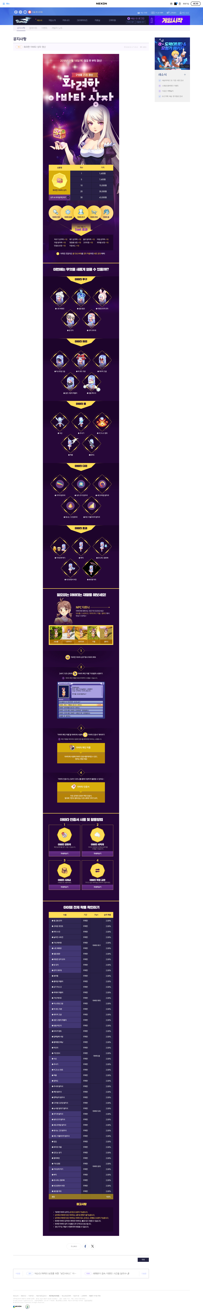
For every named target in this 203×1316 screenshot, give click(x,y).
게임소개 (52, 20)
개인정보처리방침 (54, 1296)
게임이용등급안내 (41, 1296)
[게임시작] (169, 20)
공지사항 (21, 28)
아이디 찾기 (130, 22)
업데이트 (33, 28)
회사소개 (15, 1296)
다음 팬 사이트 (37, 12)
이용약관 (31, 1296)
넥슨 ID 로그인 (137, 18)
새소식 (39, 20)
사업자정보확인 (88, 1300)
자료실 (97, 20)
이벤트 (44, 28)
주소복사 (74, 1247)
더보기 (184, 74)
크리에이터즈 (82, 20)
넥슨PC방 (76, 1296)
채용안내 (23, 1296)
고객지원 (112, 20)
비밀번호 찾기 (140, 22)
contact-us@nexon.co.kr (25, 1300)
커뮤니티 (65, 20)
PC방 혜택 (159, 13)
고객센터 (173, 13)
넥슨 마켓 (144, 13)
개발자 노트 (57, 28)
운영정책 (84, 1296)
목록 (143, 1260)
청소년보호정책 (66, 1296)
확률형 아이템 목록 (94, 1296)
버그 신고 (185, 13)
